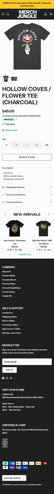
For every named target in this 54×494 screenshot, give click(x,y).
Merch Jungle (13, 485)
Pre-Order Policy (10, 325)
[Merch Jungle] (27, 14)
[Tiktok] (11, 378)
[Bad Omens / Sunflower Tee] (12, 228)
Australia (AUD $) (12, 478)
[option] (27, 46)
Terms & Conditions (11, 288)
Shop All (26, 254)
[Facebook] (3, 378)
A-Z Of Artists (8, 292)
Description (7, 168)
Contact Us (7, 312)
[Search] (9, 14)
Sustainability (8, 275)
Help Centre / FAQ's (11, 329)
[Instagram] (7, 378)
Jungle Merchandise (34, 485)
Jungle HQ (7, 296)
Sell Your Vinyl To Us (11, 333)
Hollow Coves (11, 130)
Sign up (9, 370)
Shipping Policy (9, 316)
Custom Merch (9, 279)
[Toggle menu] (3, 14)
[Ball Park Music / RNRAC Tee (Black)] (40, 228)
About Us (6, 271)
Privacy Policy (8, 283)
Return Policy (8, 320)
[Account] (45, 14)
